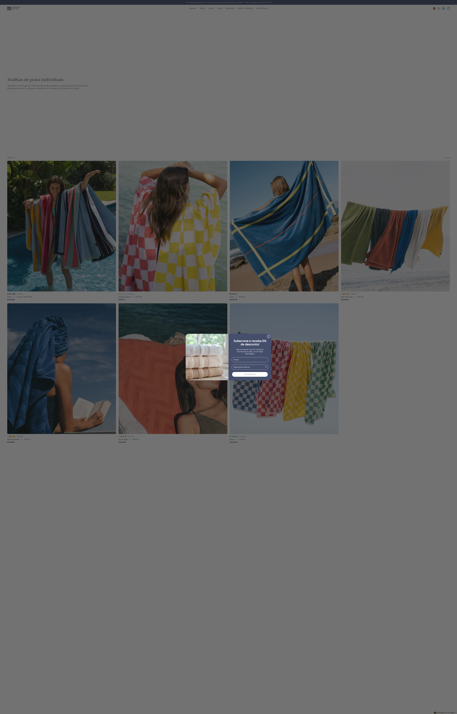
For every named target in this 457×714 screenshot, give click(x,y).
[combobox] (249, 367)
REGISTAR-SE (250, 374)
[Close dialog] (268, 336)
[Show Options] (266, 367)
